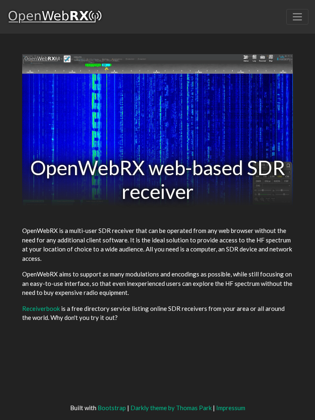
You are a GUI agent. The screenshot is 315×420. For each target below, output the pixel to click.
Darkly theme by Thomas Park (171, 407)
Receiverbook (41, 308)
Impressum (230, 407)
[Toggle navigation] (297, 17)
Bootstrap (112, 407)
